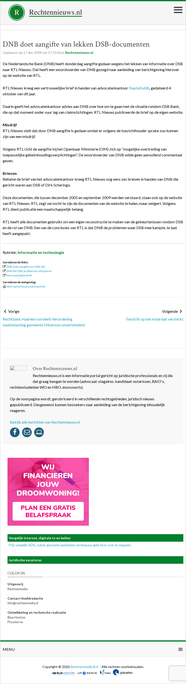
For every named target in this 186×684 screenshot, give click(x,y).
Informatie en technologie (41, 252)
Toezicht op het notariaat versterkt (154, 319)
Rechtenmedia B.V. (85, 667)
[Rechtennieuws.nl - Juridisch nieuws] (45, 19)
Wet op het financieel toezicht (26, 286)
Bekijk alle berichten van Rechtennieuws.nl (45, 422)
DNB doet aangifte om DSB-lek (25, 266)
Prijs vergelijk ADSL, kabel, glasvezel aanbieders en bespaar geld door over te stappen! (70, 545)
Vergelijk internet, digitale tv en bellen (39, 538)
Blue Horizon (16, 617)
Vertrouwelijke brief (19, 275)
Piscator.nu (15, 622)
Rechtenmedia (18, 589)
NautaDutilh (139, 88)
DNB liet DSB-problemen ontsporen (29, 271)
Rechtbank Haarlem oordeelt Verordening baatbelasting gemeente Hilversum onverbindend (44, 322)
